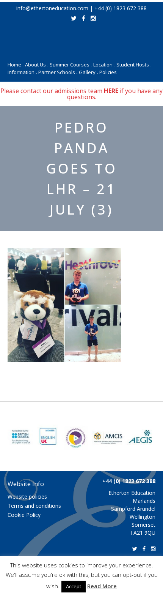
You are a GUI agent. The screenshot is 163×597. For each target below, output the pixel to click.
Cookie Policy (24, 514)
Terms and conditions (34, 505)
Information (22, 72)
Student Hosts (133, 64)
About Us (36, 64)
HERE (111, 91)
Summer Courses (71, 64)
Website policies (27, 496)
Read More (102, 586)
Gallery (88, 72)
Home (16, 64)
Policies (108, 72)
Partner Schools (57, 72)
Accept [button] (73, 586)
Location (104, 64)
